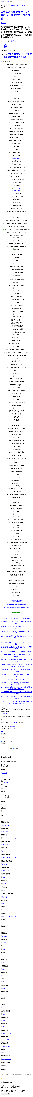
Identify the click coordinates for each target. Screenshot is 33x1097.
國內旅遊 (12, 726)
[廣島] (2, 962)
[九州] (3, 811)
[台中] (3, 1027)
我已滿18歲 (3, 1094)
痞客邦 (13, 722)
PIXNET (7, 1074)
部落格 (5, 46)
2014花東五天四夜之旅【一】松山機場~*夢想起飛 (16, 618)
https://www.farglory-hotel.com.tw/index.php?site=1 (16, 607)
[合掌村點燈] (2, 975)
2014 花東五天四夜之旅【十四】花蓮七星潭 (16, 679)
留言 (16, 722)
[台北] (4, 1020)
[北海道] (2, 982)
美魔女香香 (4, 713)
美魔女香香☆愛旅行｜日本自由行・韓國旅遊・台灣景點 (15, 15)
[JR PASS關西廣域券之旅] (2, 969)
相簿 (5, 44)
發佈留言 (3, 743)
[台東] (2, 1052)
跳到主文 (3, 23)
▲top (2, 731)
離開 (9, 1094)
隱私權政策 (27, 1074)
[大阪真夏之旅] (2, 1007)
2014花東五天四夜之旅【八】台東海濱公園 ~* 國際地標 (16, 652)
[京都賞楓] (3, 988)
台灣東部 (12, 728)
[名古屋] (3, 890)
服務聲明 (16, 1075)
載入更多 (3, 733)
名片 (5, 47)
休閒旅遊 (13, 41)
